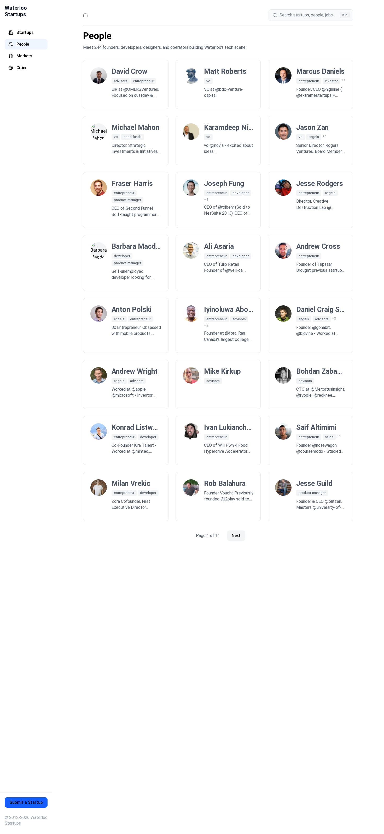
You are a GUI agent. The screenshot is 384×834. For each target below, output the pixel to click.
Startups (25, 32)
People (22, 44)
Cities (21, 67)
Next (236, 535)
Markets (24, 55)
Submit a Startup (26, 802)
